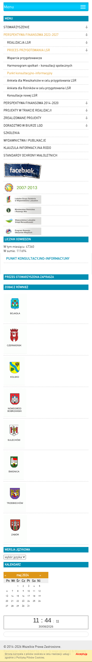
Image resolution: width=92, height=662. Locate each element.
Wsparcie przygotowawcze (24, 58)
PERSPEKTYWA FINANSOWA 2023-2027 (31, 35)
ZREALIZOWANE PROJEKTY (22, 118)
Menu (9, 7)
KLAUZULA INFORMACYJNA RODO (27, 148)
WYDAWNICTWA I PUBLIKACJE (25, 140)
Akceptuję (81, 654)
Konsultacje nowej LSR (22, 95)
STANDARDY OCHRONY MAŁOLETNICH (30, 155)
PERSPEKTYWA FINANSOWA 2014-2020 (31, 103)
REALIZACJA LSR (19, 42)
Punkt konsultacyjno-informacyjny (29, 73)
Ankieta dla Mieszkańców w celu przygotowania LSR (41, 80)
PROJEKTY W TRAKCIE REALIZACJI (28, 110)
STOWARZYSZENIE (16, 27)
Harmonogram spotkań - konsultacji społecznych (39, 65)
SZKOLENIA (12, 133)
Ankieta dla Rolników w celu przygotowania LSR (39, 88)
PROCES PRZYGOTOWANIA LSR (28, 50)
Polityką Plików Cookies (30, 657)
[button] (86, 28)
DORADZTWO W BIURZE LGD (23, 125)
